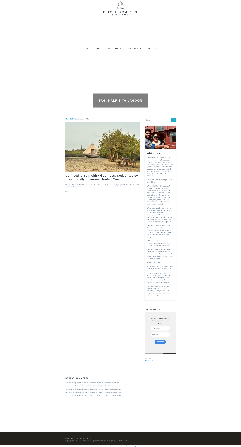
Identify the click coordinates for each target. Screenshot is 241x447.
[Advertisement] (120, 31)
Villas (87, 119)
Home (86, 48)
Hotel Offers (133, 48)
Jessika (67, 389)
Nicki (67, 383)
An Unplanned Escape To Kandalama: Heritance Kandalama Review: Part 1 (95, 383)
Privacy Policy (70, 438)
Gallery (151, 48)
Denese (68, 386)
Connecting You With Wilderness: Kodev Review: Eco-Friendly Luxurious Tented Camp (102, 177)
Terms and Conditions (84, 438)
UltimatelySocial (134, 446)
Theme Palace (121, 441)
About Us (98, 48)
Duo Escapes (120, 12)
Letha (67, 395)
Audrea (67, 392)
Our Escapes (113, 48)
